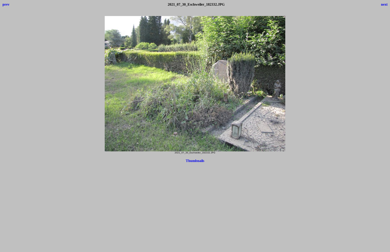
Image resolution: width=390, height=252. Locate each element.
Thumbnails (195, 161)
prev (5, 4)
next (384, 4)
